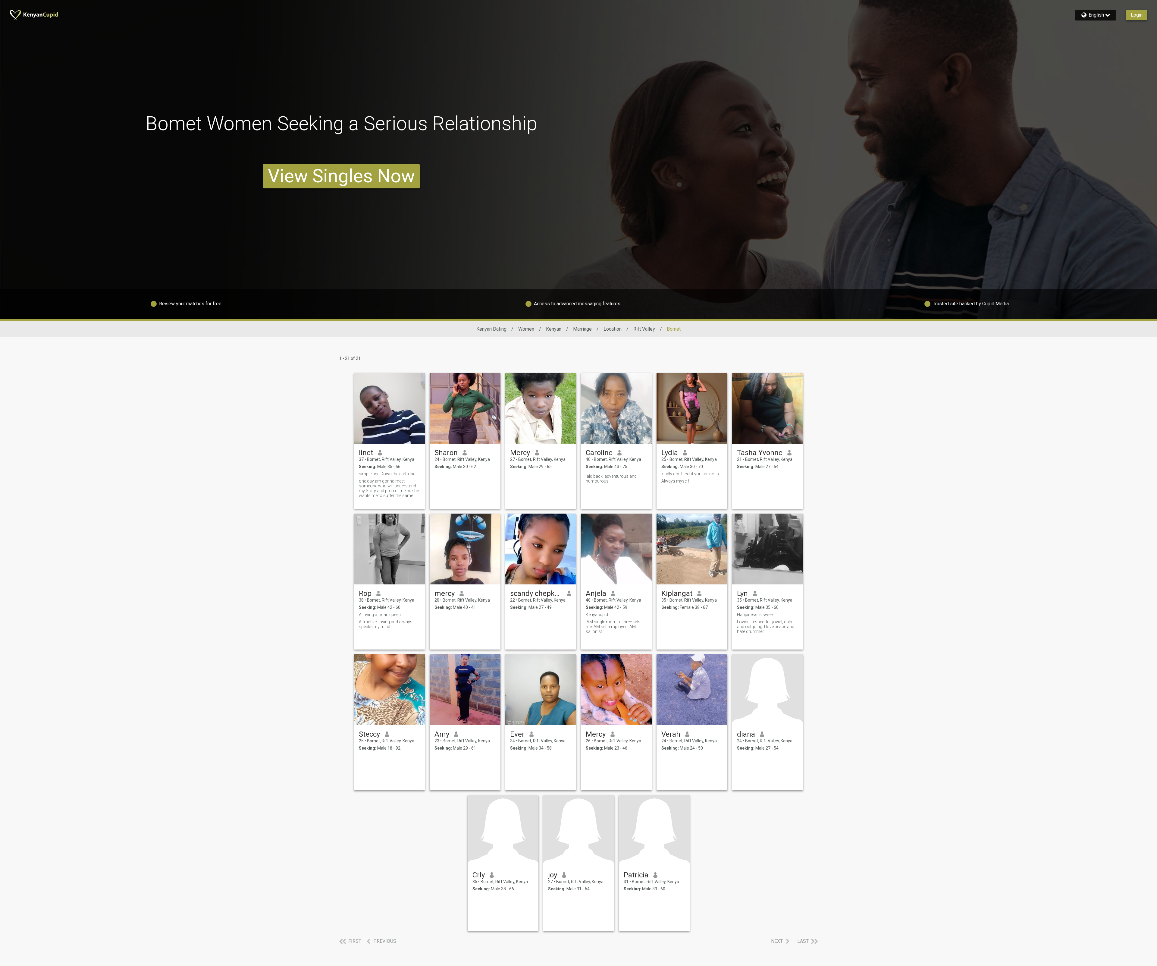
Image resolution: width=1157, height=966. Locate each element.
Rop (365, 593)
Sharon (446, 452)
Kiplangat (676, 593)
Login (1137, 15)
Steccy (369, 734)
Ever (517, 734)
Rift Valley (644, 329)
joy (552, 875)
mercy (444, 593)
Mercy (520, 452)
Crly (478, 875)
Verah (670, 734)
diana (746, 734)
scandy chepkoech (536, 593)
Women (526, 329)
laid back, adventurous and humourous (611, 478)
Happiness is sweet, (756, 614)
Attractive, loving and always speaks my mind (385, 624)
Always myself (675, 481)
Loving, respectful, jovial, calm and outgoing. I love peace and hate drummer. (765, 626)
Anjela (596, 593)
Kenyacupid (597, 614)
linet (366, 452)
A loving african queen (380, 614)
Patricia (636, 875)
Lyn (742, 593)
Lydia (669, 452)
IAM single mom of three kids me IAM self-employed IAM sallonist (613, 626)
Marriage (582, 329)
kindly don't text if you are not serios (692, 473)
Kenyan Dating (491, 329)
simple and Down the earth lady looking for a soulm (389, 473)
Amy (441, 734)
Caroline (599, 452)
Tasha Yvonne (759, 452)
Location (613, 329)
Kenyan (553, 329)
